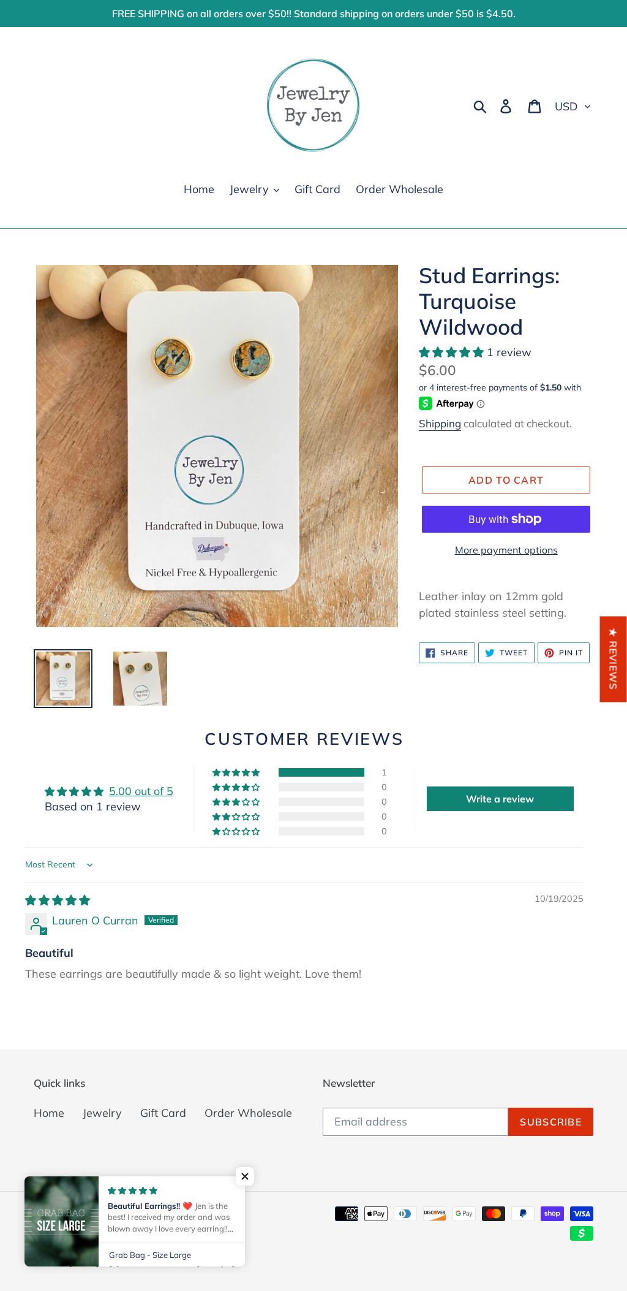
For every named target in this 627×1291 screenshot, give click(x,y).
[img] (57, 900)
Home (49, 1113)
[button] (453, 352)
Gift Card (163, 1113)
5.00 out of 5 (141, 791)
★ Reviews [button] (613, 659)
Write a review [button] (500, 799)
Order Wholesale (248, 1113)
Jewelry (102, 1113)
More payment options (506, 550)
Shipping (440, 423)
